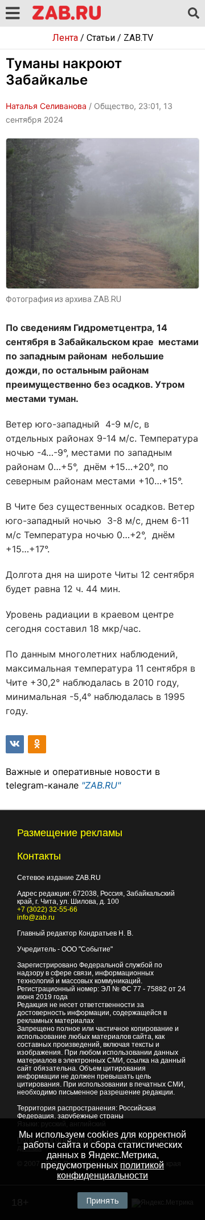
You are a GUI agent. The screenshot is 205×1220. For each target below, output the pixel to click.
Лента (65, 37)
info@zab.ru (36, 917)
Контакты (39, 856)
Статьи (101, 37)
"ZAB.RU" (101, 785)
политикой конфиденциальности (110, 1170)
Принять (102, 1200)
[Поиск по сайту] (193, 14)
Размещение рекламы (69, 833)
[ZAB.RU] (66, 18)
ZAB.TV (138, 37)
